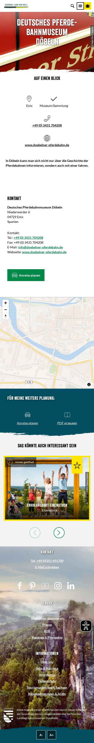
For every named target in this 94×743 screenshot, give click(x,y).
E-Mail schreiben (47, 567)
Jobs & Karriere (47, 668)
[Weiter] (59, 532)
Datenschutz (47, 681)
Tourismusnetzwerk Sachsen (47, 687)
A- (41, 735)
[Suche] (72, 6)
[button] (25, 275)
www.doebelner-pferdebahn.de (47, 145)
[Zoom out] (5, 309)
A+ (52, 735)
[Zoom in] (5, 303)
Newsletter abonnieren (47, 618)
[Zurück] (34, 532)
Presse (47, 625)
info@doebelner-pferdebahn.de (40, 247)
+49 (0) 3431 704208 (47, 125)
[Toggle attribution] (89, 384)
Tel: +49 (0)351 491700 (47, 561)
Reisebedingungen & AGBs (47, 694)
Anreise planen (47, 612)
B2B (47, 631)
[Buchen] (87, 6)
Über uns (47, 662)
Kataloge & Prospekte (47, 637)
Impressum (47, 675)
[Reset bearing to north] (5, 316)
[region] (47, 343)
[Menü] (80, 6)
